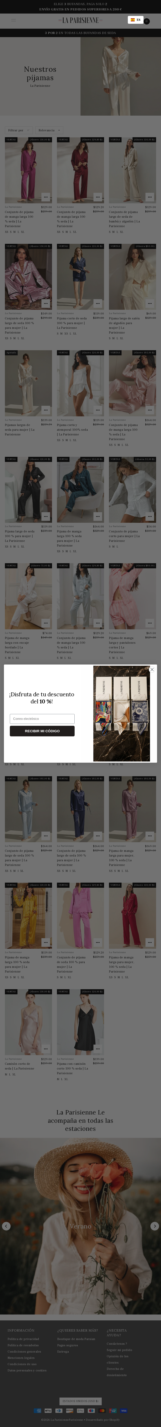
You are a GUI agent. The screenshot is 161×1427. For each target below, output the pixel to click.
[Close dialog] (152, 669)
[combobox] (136, 20)
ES (139, 20)
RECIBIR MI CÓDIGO (42, 731)
